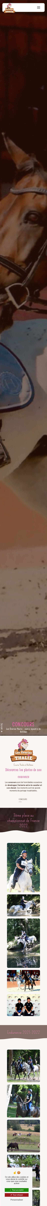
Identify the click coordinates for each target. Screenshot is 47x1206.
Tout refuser (17, 1195)
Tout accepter (17, 1190)
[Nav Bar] (38, 7)
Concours (23, 799)
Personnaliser (17, 1200)
